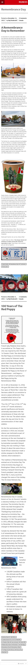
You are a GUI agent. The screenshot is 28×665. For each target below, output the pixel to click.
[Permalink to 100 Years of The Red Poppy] (14, 292)
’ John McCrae (13, 637)
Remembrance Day (14, 264)
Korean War (23, 642)
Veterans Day (19, 649)
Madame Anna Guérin (6, 644)
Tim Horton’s (23, 264)
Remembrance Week (16, 647)
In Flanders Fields (6, 642)
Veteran (12, 649)
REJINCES (23, 2)
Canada (21, 20)
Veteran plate (5, 266)
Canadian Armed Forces (7, 639)
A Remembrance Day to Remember (13, 29)
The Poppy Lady (5, 649)
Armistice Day (5, 637)
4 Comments (23, 18)
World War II (4, 652)
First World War (17, 639)
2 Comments (23, 297)
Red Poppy (23, 644)
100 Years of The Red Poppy (11, 307)
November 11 (16, 644)
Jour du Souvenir (15, 642)
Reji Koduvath (12, 20)
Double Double (5, 264)
